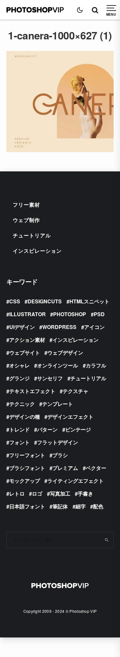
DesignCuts (45, 301)
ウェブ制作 (26, 220)
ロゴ (37, 493)
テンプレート (57, 403)
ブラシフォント (27, 468)
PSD (99, 314)
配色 (98, 506)
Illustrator (27, 314)
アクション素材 (27, 339)
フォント (19, 442)
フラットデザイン (57, 442)
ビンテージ (78, 429)
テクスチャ (75, 391)
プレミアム (65, 468)
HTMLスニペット (89, 301)
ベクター (96, 468)
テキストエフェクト (32, 391)
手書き (85, 493)
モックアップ (24, 480)
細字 (81, 506)
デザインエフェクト (70, 416)
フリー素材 (26, 204)
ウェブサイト (24, 352)
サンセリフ (50, 378)
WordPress (59, 327)
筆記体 (60, 506)
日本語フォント (27, 506)
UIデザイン (22, 327)
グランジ (19, 378)
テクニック (22, 403)
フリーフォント (27, 455)
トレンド (19, 429)
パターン (47, 429)
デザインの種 (24, 416)
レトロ (17, 493)
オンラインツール (57, 365)
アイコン (94, 327)
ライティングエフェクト (75, 480)
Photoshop (69, 314)
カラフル (96, 365)
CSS (14, 301)
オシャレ (19, 365)
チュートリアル (32, 235)
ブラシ (60, 455)
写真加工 (60, 493)
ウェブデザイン (65, 352)
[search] (106, 540)
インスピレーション (37, 250)
